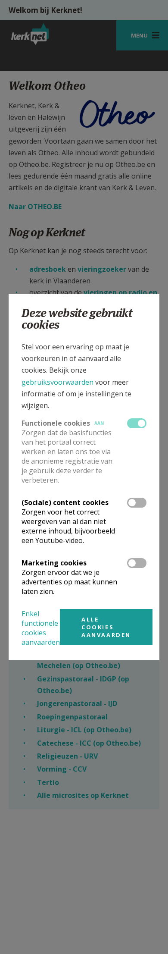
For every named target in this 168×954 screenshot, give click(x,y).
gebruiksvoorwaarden (57, 382)
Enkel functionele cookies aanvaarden (41, 628)
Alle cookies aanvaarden (106, 627)
